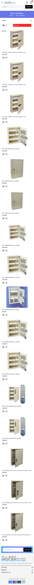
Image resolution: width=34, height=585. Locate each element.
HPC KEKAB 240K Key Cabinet (11, 342)
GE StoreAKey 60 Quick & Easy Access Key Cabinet (17, 470)
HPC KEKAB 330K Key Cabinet (11, 277)
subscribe (27, 549)
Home (11, 15)
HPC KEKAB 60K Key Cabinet (10, 213)
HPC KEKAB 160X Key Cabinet (11, 149)
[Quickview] (6, 57)
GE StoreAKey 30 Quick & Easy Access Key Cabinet (17, 502)
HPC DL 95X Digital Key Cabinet (11, 406)
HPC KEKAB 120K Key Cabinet (11, 374)
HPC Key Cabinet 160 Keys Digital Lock (14, 52)
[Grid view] (3, 25)
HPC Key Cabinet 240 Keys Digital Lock (14, 117)
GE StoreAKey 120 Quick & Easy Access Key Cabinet (18, 535)
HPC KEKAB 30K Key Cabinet (10, 309)
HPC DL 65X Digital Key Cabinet (11, 438)
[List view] (6, 25)
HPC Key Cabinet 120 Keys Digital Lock (14, 84)
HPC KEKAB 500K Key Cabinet (11, 245)
